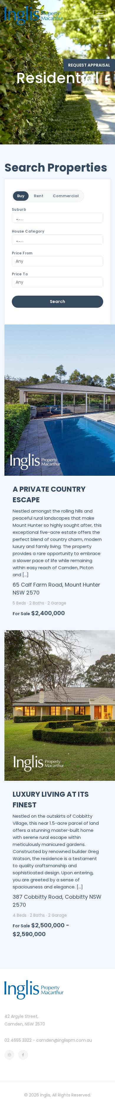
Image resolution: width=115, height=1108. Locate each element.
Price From (22, 253)
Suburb (19, 209)
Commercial (66, 196)
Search (57, 301)
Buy (20, 196)
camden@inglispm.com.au (64, 1040)
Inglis (45, 1095)
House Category (28, 231)
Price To (20, 274)
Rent (38, 196)
